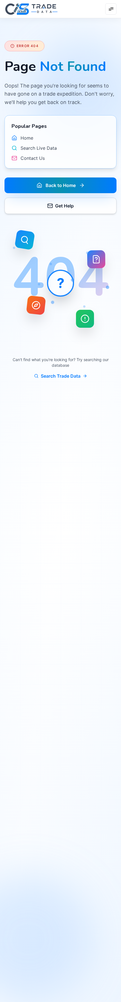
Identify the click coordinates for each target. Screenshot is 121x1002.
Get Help (64, 206)
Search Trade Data (60, 376)
